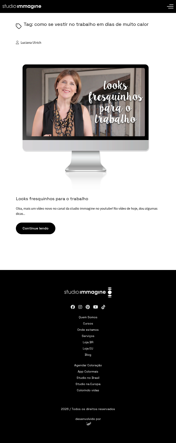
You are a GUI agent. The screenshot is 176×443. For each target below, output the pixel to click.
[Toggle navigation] (170, 3)
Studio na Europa (88, 384)
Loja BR (88, 342)
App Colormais (88, 371)
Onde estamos (88, 330)
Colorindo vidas (88, 390)
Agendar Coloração (88, 365)
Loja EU (88, 348)
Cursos (88, 323)
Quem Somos (88, 317)
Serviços (88, 336)
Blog (88, 355)
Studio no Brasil (88, 378)
